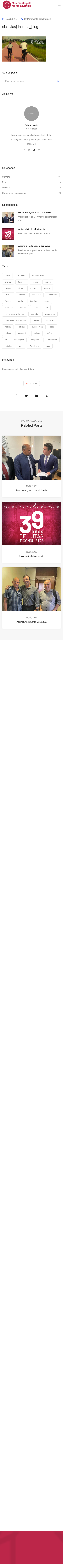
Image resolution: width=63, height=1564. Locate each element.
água (48, 346)
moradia (34, 314)
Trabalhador (51, 340)
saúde (49, 333)
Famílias (33, 301)
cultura (35, 282)
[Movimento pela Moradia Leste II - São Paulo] (17, 4)
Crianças (21, 282)
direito (47, 288)
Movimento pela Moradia (39, 19)
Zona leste (34, 346)
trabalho (8, 346)
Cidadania (21, 275)
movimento (50, 314)
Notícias (6, 187)
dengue (8, 288)
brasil (7, 275)
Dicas (4, 182)
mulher (36, 320)
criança (8, 282)
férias (46, 301)
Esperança (52, 295)
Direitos (8, 295)
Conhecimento (38, 275)
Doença (22, 295)
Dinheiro (33, 288)
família (20, 301)
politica (8, 333)
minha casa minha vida (14, 314)
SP (6, 340)
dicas (20, 288)
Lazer (35, 308)
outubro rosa (37, 327)
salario (37, 333)
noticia (8, 327)
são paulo (35, 340)
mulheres (50, 320)
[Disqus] (31, 676)
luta (46, 308)
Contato (6, 177)
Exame (8, 301)
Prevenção (22, 333)
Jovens (23, 308)
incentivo (9, 308)
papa (52, 327)
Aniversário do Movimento (31, 556)
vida (21, 346)
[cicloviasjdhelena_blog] (16, 396)
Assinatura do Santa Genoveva (31, 622)
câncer (48, 282)
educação (36, 295)
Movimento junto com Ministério (31, 490)
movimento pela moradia (15, 320)
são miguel (19, 340)
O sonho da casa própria (14, 193)
